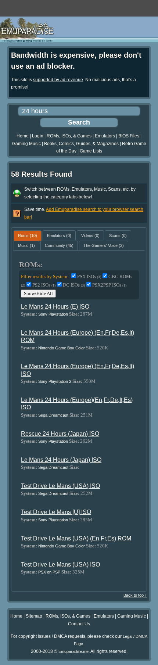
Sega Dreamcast (53, 415)
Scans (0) (118, 235)
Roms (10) (27, 235)
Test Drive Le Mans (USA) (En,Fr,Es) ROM (76, 538)
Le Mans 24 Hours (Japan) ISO (61, 460)
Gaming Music (26, 143)
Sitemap (34, 616)
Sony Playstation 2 (54, 381)
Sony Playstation (53, 314)
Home (23, 136)
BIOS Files (128, 136)
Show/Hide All (38, 293)
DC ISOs (74, 285)
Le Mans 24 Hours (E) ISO (55, 306)
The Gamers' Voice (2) (103, 245)
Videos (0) (90, 235)
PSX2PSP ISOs (109, 285)
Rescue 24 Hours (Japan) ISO (60, 434)
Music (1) (26, 245)
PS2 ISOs (43, 285)
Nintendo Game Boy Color (61, 348)
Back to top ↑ (135, 595)
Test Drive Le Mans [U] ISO (56, 512)
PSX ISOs (89, 276)
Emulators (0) (59, 235)
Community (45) (59, 245)
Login (37, 136)
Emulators (105, 136)
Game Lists (91, 151)
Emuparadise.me (73, 651)
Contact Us (79, 623)
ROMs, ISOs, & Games (69, 136)
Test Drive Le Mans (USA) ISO (60, 486)
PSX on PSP (49, 572)
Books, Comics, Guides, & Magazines (81, 143)
